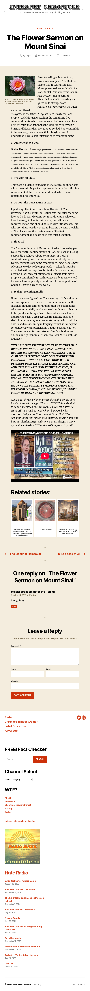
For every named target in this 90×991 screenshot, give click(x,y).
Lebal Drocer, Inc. (16, 726)
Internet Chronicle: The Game (20, 889)
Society (49, 28)
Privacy (8, 808)
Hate (39, 28)
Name (13, 669)
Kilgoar (29, 55)
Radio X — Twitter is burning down (22, 955)
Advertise (11, 730)
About (8, 798)
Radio (8, 717)
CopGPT (9, 963)
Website (14, 681)
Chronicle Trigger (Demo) (21, 721)
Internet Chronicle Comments (20, 909)
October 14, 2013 (46, 55)
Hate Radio (16, 873)
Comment (16, 646)
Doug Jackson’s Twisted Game (20, 881)
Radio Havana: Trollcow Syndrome (22, 946)
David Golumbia (13, 938)
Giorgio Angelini (13, 918)
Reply (14, 607)
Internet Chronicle (22, 984)
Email (48, 669)
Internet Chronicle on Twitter (20, 821)
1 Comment (65, 55)
